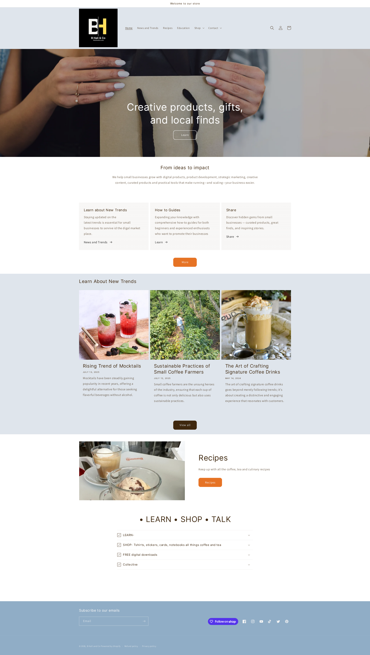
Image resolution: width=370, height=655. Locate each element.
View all (185, 425)
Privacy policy (149, 646)
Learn (185, 135)
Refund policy (131, 646)
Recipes (210, 482)
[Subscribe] (144, 621)
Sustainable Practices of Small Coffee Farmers (182, 369)
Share (230, 237)
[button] (199, 28)
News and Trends (96, 242)
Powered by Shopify (111, 646)
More (185, 262)
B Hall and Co (93, 646)
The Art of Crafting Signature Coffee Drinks (252, 369)
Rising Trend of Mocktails (112, 366)
